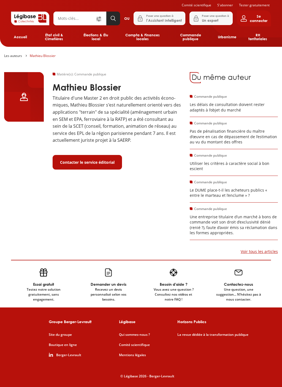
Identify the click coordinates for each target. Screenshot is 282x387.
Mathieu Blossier (43, 55)
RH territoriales (257, 37)
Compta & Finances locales (142, 37)
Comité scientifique (196, 5)
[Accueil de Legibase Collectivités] (30, 18)
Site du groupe (60, 335)
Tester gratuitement (254, 5)
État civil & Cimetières (54, 37)
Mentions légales (132, 355)
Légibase (127, 321)
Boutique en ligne (63, 345)
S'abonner (225, 5)
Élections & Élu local (95, 37)
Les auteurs (13, 55)
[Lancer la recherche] (113, 18)
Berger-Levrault (68, 355)
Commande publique (190, 37)
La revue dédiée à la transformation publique (212, 335)
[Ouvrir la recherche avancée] (100, 18)
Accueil (20, 37)
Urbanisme (227, 37)
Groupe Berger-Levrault (70, 321)
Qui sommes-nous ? (134, 335)
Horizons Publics (191, 321)
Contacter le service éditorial (87, 162)
